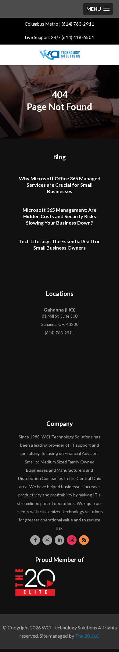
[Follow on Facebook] (35, 540)
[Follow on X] (47, 540)
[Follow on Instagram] (72, 540)
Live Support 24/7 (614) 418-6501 (59, 37)
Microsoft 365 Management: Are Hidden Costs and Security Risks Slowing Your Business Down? (59, 216)
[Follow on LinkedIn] (59, 540)
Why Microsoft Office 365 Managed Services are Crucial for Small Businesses (59, 184)
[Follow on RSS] (84, 540)
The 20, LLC (87, 636)
